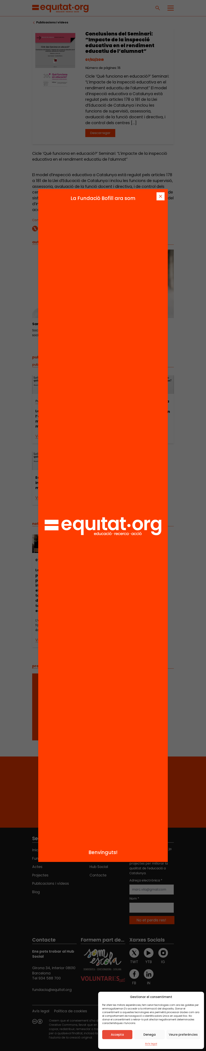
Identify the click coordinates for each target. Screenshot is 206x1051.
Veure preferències (183, 1034)
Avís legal (151, 1043)
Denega (149, 1034)
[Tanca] (161, 196)
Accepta (117, 1034)
